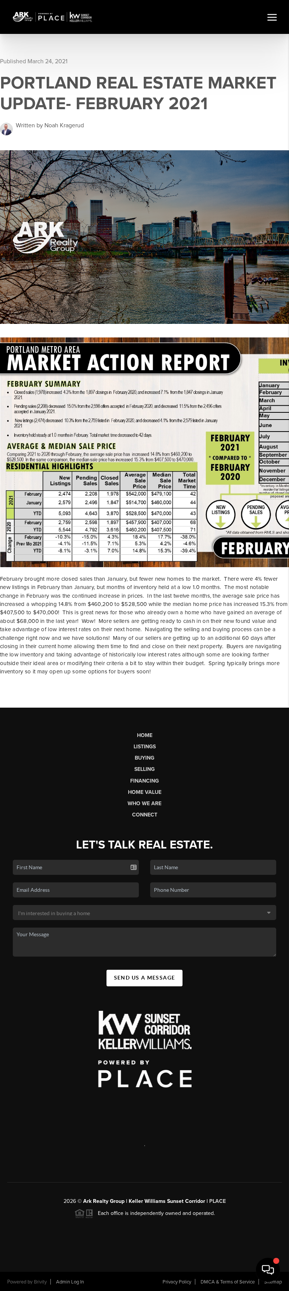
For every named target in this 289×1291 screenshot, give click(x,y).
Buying (144, 758)
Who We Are (144, 803)
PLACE (217, 1201)
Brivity (40, 1282)
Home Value (144, 792)
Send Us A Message (144, 978)
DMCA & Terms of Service (228, 1282)
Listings (145, 746)
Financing (144, 781)
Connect (144, 815)
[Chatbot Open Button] (268, 1270)
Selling (144, 769)
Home (144, 735)
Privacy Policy (177, 1282)
